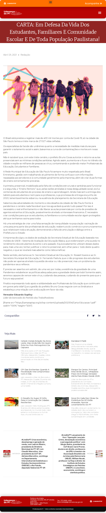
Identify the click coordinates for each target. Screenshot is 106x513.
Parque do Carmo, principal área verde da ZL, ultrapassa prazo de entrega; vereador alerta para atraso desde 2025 (85, 372)
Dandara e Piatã (78, 341)
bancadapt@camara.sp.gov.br (70, 502)
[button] (50, 2)
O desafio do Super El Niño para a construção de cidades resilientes (35, 400)
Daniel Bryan (70, 509)
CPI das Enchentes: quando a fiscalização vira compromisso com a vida (35, 371)
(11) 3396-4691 (66, 500)
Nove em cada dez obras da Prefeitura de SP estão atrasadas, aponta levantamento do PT (84, 401)
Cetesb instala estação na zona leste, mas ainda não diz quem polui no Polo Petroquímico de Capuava (36, 344)
